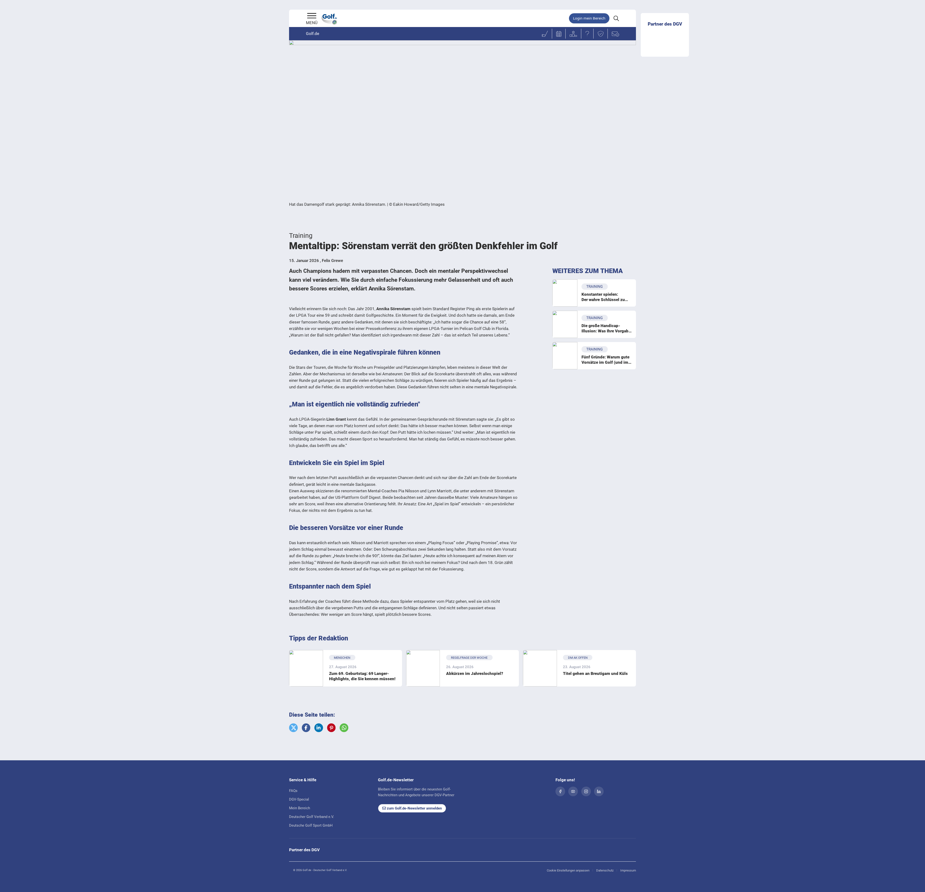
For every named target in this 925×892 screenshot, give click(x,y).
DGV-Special (299, 799)
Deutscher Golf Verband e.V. (311, 817)
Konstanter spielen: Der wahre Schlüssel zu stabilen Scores (603, 297)
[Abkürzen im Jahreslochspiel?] (423, 668)
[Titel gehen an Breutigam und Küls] (540, 668)
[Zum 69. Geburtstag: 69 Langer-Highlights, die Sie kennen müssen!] (306, 668)
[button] (293, 727)
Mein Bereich (299, 808)
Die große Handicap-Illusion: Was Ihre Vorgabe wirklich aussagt (606, 328)
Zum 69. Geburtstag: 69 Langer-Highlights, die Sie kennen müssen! (362, 676)
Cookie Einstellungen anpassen (568, 870)
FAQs (293, 791)
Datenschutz (605, 870)
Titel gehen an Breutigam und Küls (595, 673)
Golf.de (312, 33)
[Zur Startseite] (311, 16)
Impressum (628, 870)
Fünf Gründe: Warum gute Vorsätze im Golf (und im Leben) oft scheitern (605, 360)
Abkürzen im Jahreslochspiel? (474, 673)
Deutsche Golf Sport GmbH (311, 825)
